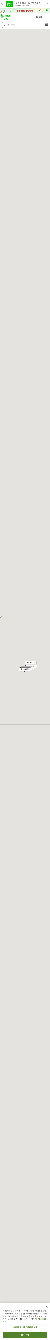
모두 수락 (25, 1335)
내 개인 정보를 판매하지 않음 (25, 1327)
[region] (25, 1321)
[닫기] (47, 1307)
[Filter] (46, 24)
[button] (6, 17)
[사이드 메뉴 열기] (46, 17)
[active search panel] (22, 25)
